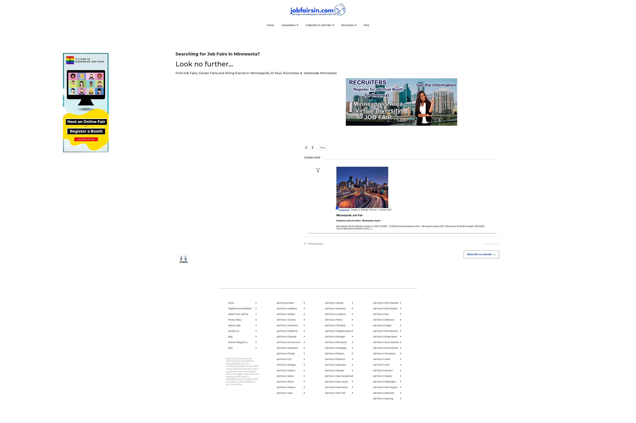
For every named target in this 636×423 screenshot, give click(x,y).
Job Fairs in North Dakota (385, 308)
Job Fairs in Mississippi (335, 348)
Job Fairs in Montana (335, 359)
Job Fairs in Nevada (334, 370)
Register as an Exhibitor (240, 308)
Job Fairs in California (286, 331)
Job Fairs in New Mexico (336, 387)
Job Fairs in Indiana (285, 387)
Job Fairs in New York (335, 393)
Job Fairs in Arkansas (286, 325)
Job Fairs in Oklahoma (383, 320)
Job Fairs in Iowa (284, 393)
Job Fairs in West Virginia (385, 387)
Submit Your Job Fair (238, 314)
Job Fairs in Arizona (286, 320)
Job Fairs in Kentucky (335, 308)
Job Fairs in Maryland (335, 325)
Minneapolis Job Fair (349, 215)
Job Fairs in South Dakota (385, 348)
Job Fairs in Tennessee (384, 353)
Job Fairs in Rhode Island (385, 337)
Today (322, 147)
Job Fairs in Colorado (286, 337)
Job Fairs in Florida (285, 353)
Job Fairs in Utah (381, 365)
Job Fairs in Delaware (287, 348)
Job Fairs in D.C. (284, 359)
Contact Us (233, 331)
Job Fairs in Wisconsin (383, 393)
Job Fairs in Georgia (286, 365)
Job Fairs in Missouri (334, 353)
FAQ (366, 25)
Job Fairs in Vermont (383, 370)
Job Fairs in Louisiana (335, 314)
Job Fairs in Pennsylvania (385, 331)
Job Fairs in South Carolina (386, 342)
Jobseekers (288, 25)
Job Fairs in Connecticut (288, 342)
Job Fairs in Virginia (382, 376)
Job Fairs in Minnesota (335, 342)
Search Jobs (234, 325)
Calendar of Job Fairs (318, 25)
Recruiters (347, 25)
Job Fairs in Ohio (381, 314)
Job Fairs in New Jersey (336, 382)
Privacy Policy (234, 320)
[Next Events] (313, 147)
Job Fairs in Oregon (382, 325)
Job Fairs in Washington (384, 382)
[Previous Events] (306, 147)
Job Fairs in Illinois (285, 382)
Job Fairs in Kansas (334, 303)
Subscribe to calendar (479, 254)
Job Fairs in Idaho (284, 376)
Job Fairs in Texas (381, 359)
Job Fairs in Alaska (285, 314)
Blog (230, 337)
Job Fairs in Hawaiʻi (285, 370)
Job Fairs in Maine (333, 320)
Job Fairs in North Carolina (385, 303)
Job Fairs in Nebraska (335, 365)
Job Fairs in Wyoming (383, 399)
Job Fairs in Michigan (335, 337)
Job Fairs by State (285, 303)
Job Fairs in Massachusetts (338, 331)
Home (270, 25)
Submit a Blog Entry (237, 342)
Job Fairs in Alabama (286, 308)
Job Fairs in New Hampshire (338, 376)
